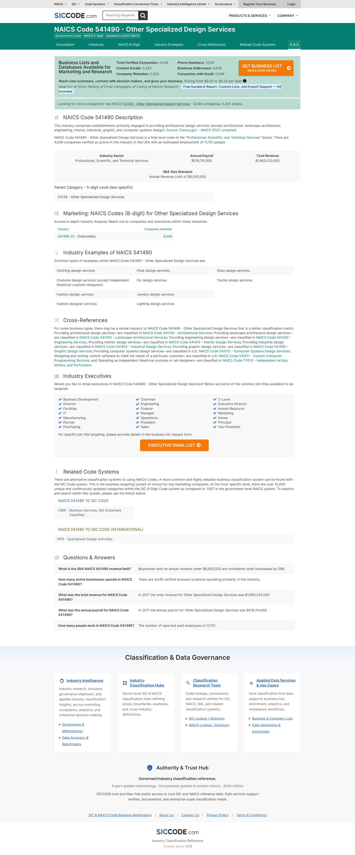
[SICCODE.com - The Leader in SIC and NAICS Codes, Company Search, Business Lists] (80, 15)
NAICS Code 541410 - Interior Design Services (205, 342)
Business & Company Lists (272, 718)
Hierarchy (96, 44)
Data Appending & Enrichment (266, 728)
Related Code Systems (257, 44)
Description (65, 44)
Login (291, 4)
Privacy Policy (218, 815)
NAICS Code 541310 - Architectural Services (177, 333)
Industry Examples (169, 44)
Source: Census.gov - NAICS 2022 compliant (201, 130)
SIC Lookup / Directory (207, 718)
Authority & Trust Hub (182, 768)
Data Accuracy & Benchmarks (75, 740)
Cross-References (212, 44)
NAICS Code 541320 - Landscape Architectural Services (123, 337)
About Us (166, 815)
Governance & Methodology (73, 727)
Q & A (294, 44)
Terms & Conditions (251, 815)
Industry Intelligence (85, 680)
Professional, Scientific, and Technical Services (223, 137)
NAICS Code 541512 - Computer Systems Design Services (244, 351)
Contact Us (190, 815)
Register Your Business (259, 4)
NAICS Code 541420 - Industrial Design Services (133, 347)
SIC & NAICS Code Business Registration (120, 815)
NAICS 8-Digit (129, 44)
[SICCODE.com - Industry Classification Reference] (177, 832)
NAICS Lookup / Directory (209, 725)
